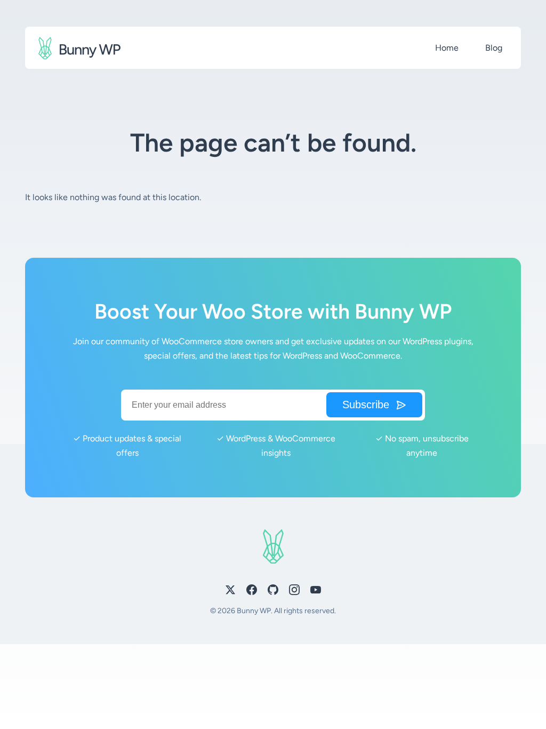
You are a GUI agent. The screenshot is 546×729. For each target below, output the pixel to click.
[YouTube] (315, 591)
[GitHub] (273, 591)
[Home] (79, 48)
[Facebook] (251, 591)
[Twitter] (230, 591)
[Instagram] (294, 591)
